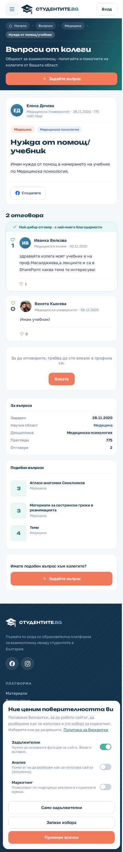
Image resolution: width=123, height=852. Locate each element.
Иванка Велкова (50, 240)
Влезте (62, 378)
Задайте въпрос (65, 78)
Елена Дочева (40, 105)
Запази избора (61, 822)
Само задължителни (61, 807)
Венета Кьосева (50, 303)
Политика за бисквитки (86, 729)
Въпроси (46, 26)
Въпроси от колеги (48, 49)
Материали (16, 693)
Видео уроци (18, 700)
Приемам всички (62, 837)
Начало (20, 26)
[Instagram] (27, 663)
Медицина (73, 26)
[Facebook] (12, 663)
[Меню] (12, 9)
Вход (107, 9)
